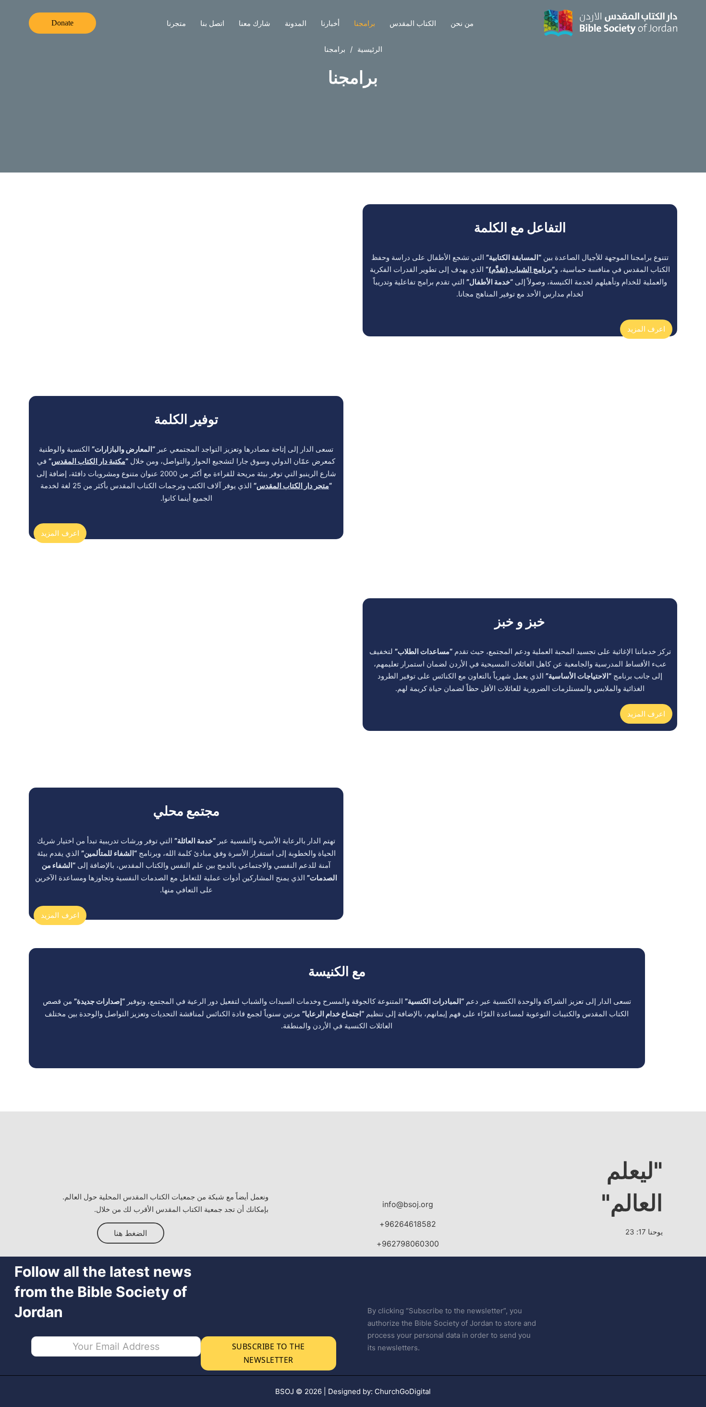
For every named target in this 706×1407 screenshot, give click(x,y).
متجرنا (176, 23)
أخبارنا (330, 23)
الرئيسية (369, 49)
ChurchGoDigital (403, 1391)
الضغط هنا (130, 1233)
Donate (62, 23)
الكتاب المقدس (413, 23)
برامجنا (364, 23)
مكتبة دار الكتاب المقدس (88, 461)
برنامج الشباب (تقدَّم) (520, 269)
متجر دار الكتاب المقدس (292, 485)
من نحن (462, 23)
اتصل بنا (212, 23)
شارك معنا (254, 23)
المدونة (295, 23)
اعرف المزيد (646, 328)
